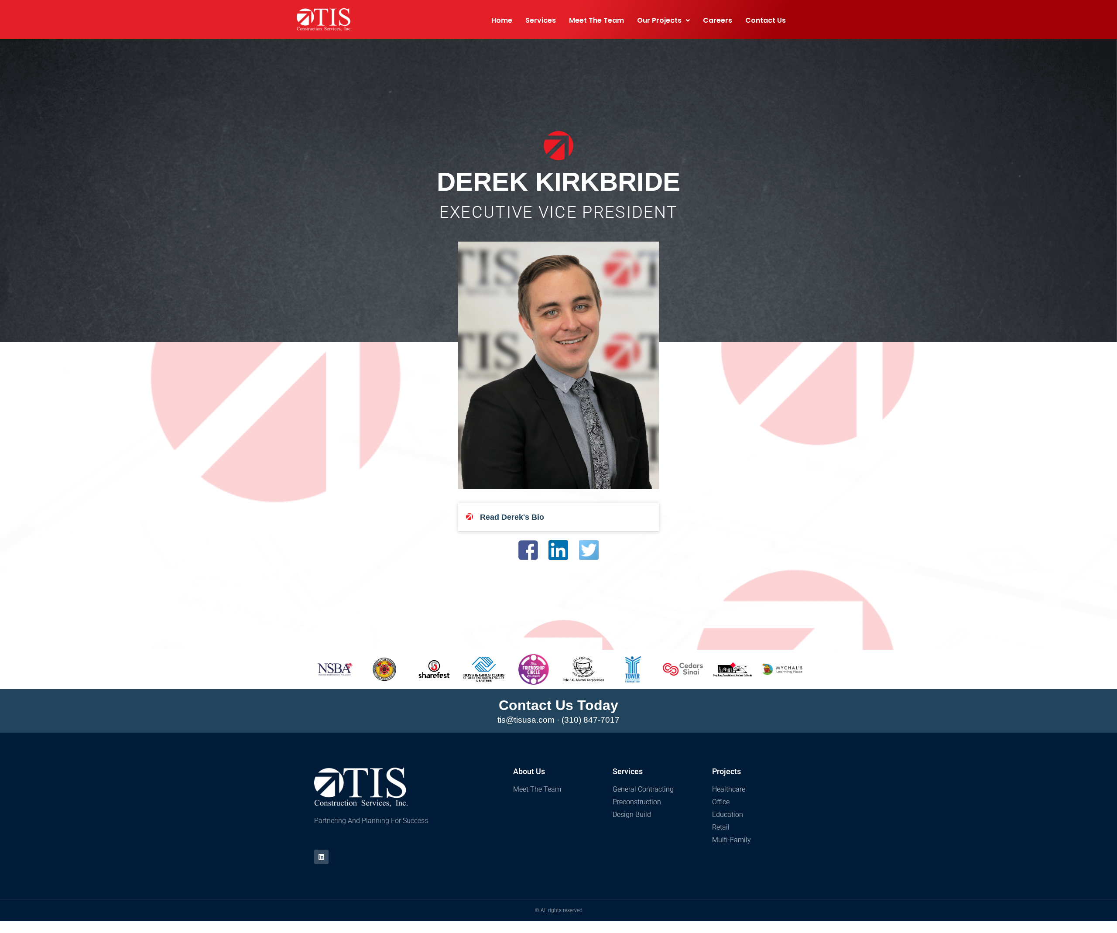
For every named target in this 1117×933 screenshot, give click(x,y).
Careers (717, 20)
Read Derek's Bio (512, 517)
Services (540, 20)
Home (501, 20)
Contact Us (765, 20)
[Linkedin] (321, 857)
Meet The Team (596, 20)
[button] (558, 517)
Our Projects (659, 20)
